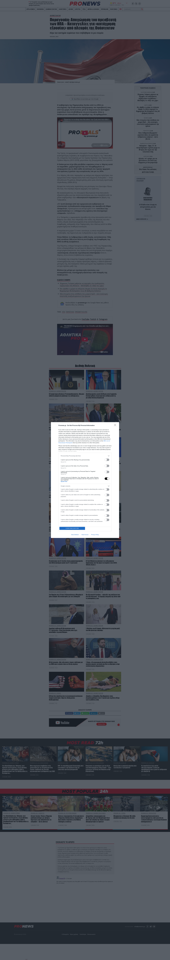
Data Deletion (75, 534)
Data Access (85, 534)
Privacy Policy (95, 534)
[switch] (107, 460)
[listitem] (85, 456)
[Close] (115, 425)
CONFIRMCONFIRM (72, 528)
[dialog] (85, 480)
